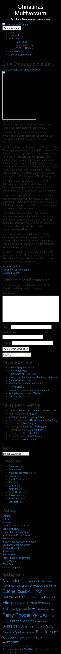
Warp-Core (8, 564)
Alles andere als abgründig (43, 420)
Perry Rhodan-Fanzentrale (16, 557)
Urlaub (36, 637)
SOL (49, 626)
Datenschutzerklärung (20, 54)
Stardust (31, 632)
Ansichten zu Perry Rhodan (16, 535)
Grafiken (13, 485)
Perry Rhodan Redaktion (15, 531)
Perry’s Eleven (16, 386)
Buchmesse (50, 585)
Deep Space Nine (24, 44)
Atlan (38, 581)
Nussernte (43, 609)
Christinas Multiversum (30, 9)
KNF (5, 608)
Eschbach (50, 597)
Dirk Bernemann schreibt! (15, 525)
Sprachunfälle (21, 632)
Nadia (12, 410)
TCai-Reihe (21, 41)
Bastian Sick (8, 554)
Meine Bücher (16, 38)
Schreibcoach (41, 621)
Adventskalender (15, 580)
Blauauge (36, 585)
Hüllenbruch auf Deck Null (22, 373)
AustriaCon (47, 581)
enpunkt (6, 522)
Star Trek (13, 501)
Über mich (14, 35)
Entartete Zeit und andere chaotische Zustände (33, 377)
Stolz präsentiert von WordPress (19, 649)
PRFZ (37, 615)
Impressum (14, 51)
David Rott (14, 479)
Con (31, 591)
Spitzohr (6, 519)
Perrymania (8, 538)
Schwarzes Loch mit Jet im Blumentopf (29, 390)
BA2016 (5, 586)
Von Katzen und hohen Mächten (25, 393)
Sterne (13, 637)
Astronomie (15, 469)
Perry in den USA (18, 370)
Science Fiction (32, 626)
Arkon (32, 581)
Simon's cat (8, 551)
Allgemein (14, 466)
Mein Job (13, 488)
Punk (46, 615)
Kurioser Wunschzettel (34, 426)
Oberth (51, 609)
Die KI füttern (36, 429)
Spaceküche (8, 632)
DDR (39, 591)
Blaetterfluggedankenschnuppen (19, 541)
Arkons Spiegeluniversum (22, 367)
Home (12, 32)
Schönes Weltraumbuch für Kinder (26, 383)
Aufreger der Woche (19, 472)
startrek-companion (12, 567)
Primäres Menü (12, 28)
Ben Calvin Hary (10, 528)
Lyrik (18, 609)
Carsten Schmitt (10, 548)
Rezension (14, 495)
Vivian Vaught (9, 561)
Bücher (9, 591)
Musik (24, 609)
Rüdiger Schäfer (21, 620)
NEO (33, 608)
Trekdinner (23, 637)
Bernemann (23, 585)
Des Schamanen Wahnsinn (16, 544)
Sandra (6, 515)
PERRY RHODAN (24, 48)
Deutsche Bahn (15, 596)
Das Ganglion (16, 396)
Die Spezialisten (35, 597)
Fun (11, 482)
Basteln (13, 476)
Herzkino (33, 413)
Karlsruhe (47, 603)
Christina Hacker (17, 416)
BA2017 (12, 585)
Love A (12, 609)
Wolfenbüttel (11, 641)
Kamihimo (35, 603)
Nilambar (11, 652)
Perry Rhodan (16, 492)
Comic (23, 591)
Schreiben (14, 498)
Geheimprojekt (19, 603)
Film (6, 602)
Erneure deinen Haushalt (22, 380)
